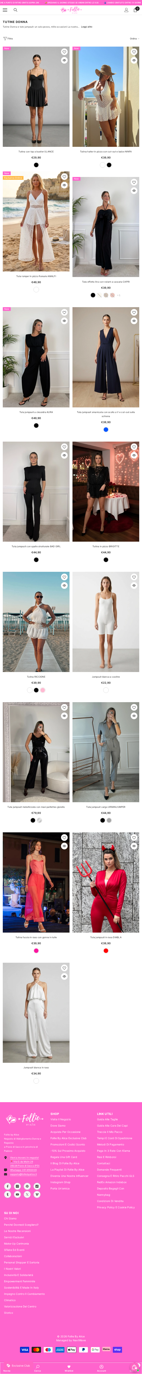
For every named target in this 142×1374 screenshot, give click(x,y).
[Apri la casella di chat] (134, 1367)
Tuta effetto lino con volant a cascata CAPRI (106, 281)
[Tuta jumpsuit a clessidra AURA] (36, 357)
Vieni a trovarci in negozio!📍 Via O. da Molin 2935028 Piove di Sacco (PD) (24, 1161)
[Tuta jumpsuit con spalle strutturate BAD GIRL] (36, 492)
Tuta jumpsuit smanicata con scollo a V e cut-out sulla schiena (106, 414)
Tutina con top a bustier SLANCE (36, 151)
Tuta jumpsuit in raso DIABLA (105, 937)
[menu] (5, 10)
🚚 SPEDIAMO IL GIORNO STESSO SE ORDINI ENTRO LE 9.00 (71, 2)
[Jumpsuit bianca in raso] (36, 1013)
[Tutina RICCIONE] (36, 622)
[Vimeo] (36, 1194)
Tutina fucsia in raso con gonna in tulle (36, 937)
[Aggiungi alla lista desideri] (64, 51)
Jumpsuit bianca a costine (106, 676)
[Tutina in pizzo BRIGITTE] (105, 492)
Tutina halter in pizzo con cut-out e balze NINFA (106, 151)
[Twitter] (27, 1194)
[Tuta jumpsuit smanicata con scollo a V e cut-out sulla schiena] (105, 357)
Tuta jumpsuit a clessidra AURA (36, 412)
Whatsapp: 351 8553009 (23, 1170)
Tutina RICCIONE (36, 676)
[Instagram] (17, 1186)
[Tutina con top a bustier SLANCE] (36, 97)
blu (106, 429)
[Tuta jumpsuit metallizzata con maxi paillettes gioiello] (36, 752)
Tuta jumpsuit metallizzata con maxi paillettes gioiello (36, 807)
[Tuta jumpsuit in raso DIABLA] (105, 882)
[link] (37, 1368)
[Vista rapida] (64, 60)
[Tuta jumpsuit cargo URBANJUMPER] (105, 752)
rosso (106, 950)
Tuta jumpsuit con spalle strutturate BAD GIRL (36, 546)
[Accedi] (126, 10)
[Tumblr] (7, 1194)
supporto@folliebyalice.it (23, 1174)
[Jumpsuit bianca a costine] (105, 622)
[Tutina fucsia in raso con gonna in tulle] (36, 882)
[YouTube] (17, 1194)
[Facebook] (7, 1186)
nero (36, 165)
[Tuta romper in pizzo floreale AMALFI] (36, 221)
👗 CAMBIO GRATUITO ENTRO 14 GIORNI (122, 2)
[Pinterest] (27, 1186)
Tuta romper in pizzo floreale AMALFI (36, 276)
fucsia (36, 950)
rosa (42, 690)
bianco (102, 165)
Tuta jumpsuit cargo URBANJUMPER (105, 807)
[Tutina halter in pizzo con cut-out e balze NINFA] (105, 97)
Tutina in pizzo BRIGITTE (105, 546)
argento (39, 820)
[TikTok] (36, 1186)
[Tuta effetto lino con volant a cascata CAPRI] (105, 227)
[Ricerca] (15, 10)
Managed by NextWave (71, 1340)
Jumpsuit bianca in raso (36, 1067)
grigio (109, 820)
